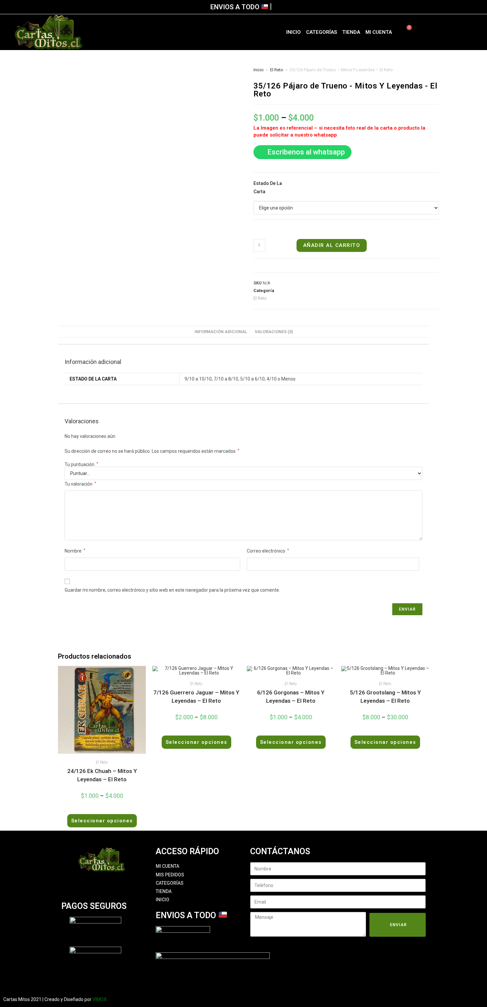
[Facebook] (438, 32)
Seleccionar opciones (102, 821)
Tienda (351, 32)
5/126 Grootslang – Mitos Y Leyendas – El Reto (385, 696)
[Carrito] (405, 32)
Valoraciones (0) (274, 331)
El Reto (276, 69)
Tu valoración (80, 484)
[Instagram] (450, 32)
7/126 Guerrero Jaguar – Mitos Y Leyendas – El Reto (196, 696)
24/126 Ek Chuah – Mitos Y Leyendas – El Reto (102, 775)
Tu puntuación (81, 464)
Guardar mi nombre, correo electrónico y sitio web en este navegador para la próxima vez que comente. (172, 590)
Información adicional (220, 331)
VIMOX (99, 999)
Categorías (321, 32)
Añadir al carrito (331, 245)
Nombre (75, 551)
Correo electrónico (268, 551)
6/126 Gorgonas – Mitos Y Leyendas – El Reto (290, 696)
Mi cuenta (378, 32)
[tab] (220, 332)
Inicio (293, 32)
